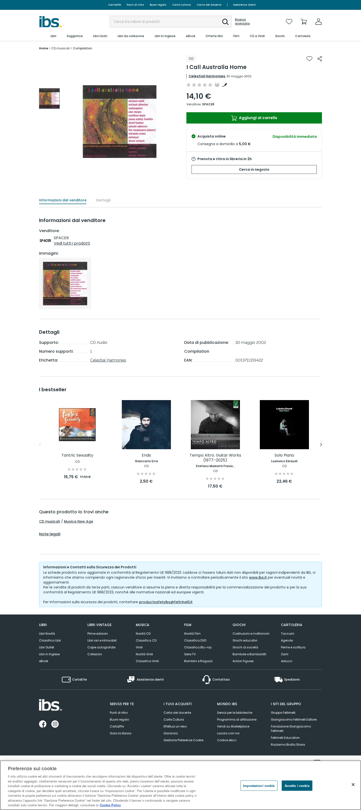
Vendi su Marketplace (233, 726)
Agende (287, 640)
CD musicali (49, 521)
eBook (43, 661)
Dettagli (103, 200)
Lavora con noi (228, 733)
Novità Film (192, 633)
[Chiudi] (353, 784)
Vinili (139, 647)
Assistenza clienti (244, 5)
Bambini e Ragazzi (198, 661)
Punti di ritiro (135, 5)
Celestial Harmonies (207, 76)
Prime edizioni (97, 633)
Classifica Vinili (147, 661)
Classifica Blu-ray (198, 647)
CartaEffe (114, 5)
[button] (225, 22)
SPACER (208, 104)
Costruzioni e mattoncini (251, 633)
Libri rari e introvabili (102, 640)
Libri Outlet (46, 647)
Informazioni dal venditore (62, 200)
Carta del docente (209, 5)
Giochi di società (245, 647)
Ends (146, 455)
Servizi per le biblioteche (234, 713)
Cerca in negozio (254, 169)
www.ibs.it (258, 577)
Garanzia (171, 733)
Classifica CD (146, 640)
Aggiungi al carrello (257, 117)
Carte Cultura (181, 5)
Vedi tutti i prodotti (72, 243)
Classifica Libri (50, 640)
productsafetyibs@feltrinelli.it (166, 602)
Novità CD (143, 633)
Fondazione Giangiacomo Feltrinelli (291, 728)
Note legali (49, 534)
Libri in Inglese (49, 654)
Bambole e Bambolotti (249, 654)
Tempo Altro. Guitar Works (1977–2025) (215, 458)
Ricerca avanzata (242, 22)
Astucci (286, 661)
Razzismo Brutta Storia (288, 744)
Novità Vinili (144, 654)
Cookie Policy (110, 805)
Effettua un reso (175, 726)
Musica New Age (78, 521)
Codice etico (226, 740)
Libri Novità (47, 633)
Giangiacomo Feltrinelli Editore (294, 719)
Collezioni (94, 654)
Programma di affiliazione (236, 719)
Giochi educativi (245, 640)
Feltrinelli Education (285, 738)
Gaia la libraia (120, 733)
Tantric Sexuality (77, 455)
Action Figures (243, 661)
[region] (180, 785)
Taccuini (287, 633)
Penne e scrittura (293, 647)
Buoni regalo (158, 5)
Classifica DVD (195, 640)
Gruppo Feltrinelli (283, 713)
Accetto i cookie (297, 785)
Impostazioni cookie (259, 785)
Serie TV (190, 654)
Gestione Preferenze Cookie (183, 740)
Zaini (284, 654)
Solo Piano (284, 455)
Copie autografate (101, 647)
